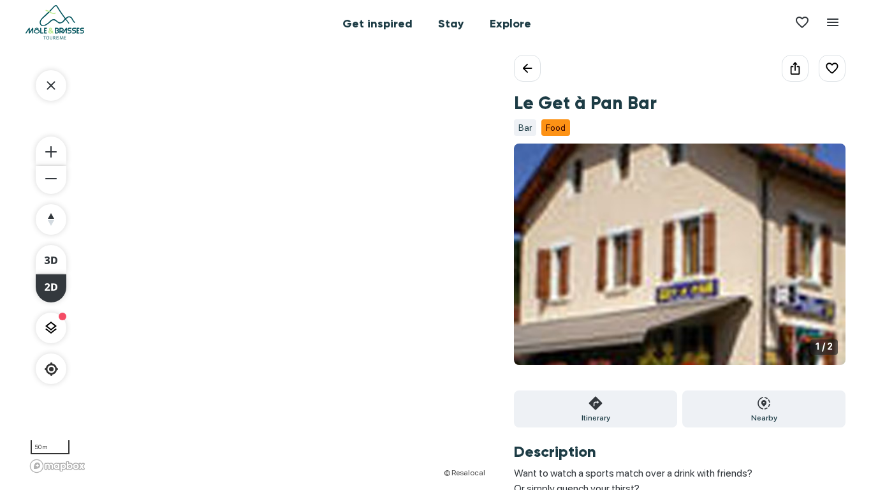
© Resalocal (464, 472)
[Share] (795, 68)
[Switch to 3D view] (51, 259)
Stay (451, 24)
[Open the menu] (832, 22)
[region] (257, 266)
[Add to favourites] (832, 68)
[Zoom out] (51, 180)
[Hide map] (51, 85)
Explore (510, 24)
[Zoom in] (51, 151)
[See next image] (822, 261)
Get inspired (377, 24)
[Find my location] (51, 369)
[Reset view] (51, 219)
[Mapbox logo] (57, 466)
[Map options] (51, 328)
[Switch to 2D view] (51, 288)
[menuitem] (377, 22)
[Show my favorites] (802, 22)
